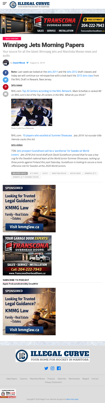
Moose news (75, 173)
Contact (95, 378)
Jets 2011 (52, 72)
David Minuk (19, 62)
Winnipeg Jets (90, 173)
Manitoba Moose (59, 173)
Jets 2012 (72, 72)
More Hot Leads (72, 399)
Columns (23, 378)
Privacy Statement (53, 382)
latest (45, 173)
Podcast (51, 378)
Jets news (34, 173)
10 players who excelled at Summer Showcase (47, 135)
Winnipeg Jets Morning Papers (26, 177)
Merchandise (74, 378)
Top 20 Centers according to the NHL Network (46, 91)
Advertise (62, 378)
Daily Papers (11, 378)
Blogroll (86, 378)
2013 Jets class (85, 75)
